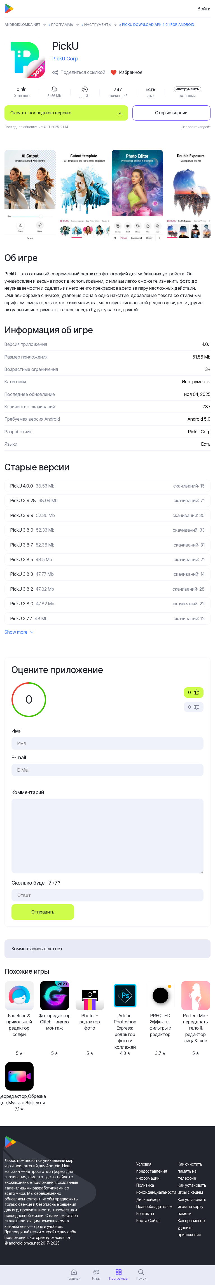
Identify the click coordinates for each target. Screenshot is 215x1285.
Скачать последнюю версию (40, 112)
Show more (15, 632)
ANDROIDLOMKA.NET (22, 24)
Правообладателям (154, 1206)
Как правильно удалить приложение (191, 1227)
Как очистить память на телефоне (190, 1171)
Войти (204, 9)
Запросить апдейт (196, 127)
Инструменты (97, 24)
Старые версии (171, 112)
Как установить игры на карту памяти (192, 1206)
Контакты (145, 1213)
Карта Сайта (148, 1220)
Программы (62, 24)
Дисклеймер (148, 1199)
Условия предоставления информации (151, 1171)
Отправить (42, 912)
